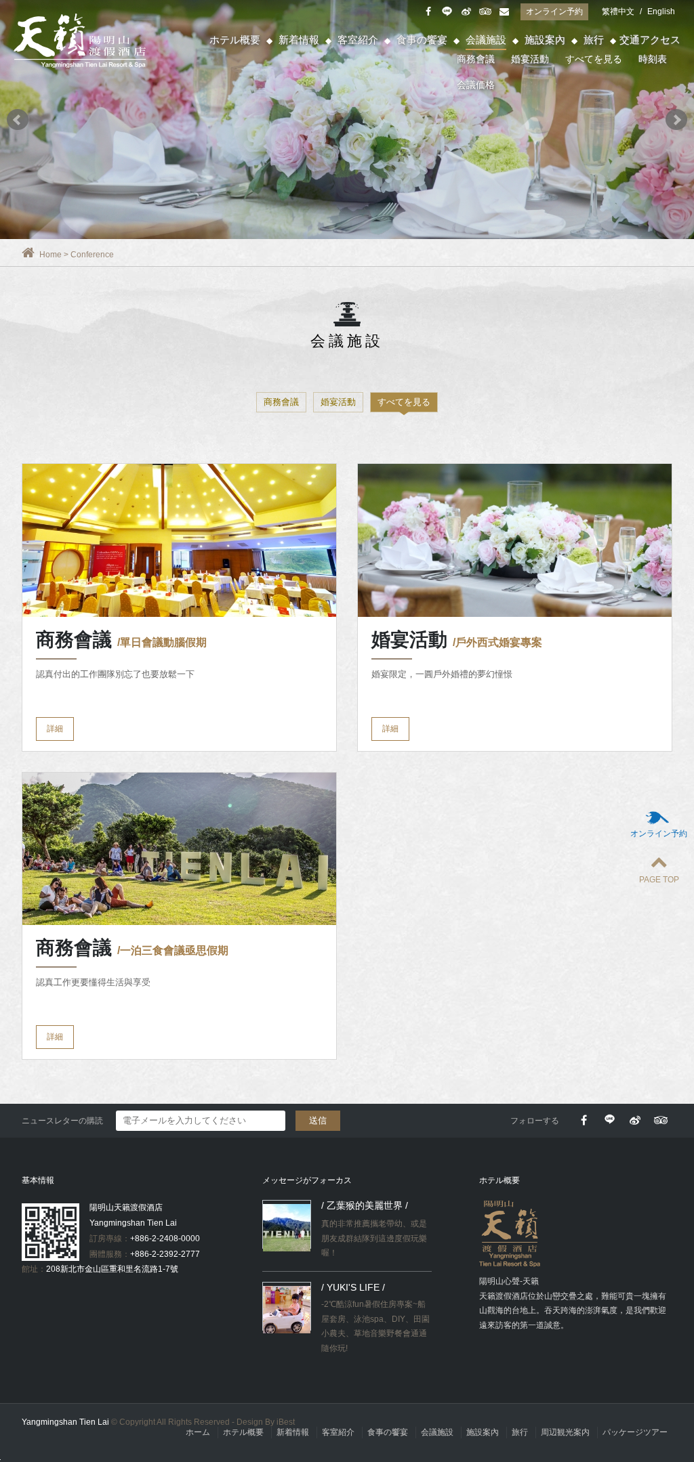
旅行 (594, 39)
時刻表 (652, 58)
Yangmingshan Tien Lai (81, 41)
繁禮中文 (618, 11)
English (661, 11)
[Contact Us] (503, 11)
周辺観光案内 (565, 1432)
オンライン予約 (554, 11)
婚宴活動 (530, 58)
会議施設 (486, 39)
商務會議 (476, 58)
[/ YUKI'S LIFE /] (286, 1309)
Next (676, 120)
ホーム (198, 1432)
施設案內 (545, 39)
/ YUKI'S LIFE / (353, 1287)
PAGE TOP (659, 879)
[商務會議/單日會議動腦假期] (179, 540)
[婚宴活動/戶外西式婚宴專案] (515, 540)
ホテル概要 (234, 39)
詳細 (55, 728)
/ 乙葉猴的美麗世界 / (364, 1205)
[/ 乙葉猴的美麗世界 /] (286, 1227)
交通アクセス (649, 39)
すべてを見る (593, 58)
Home (50, 254)
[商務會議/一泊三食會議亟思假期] (179, 849)
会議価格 (476, 84)
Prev (17, 120)
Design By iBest (266, 1422)
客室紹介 (358, 39)
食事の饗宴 (421, 39)
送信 (318, 1120)
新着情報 (299, 39)
